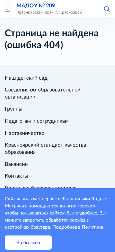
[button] (106, 8)
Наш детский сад (26, 78)
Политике (92, 227)
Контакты (16, 176)
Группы (13, 109)
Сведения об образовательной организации (42, 93)
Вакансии (16, 164)
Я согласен (28, 242)
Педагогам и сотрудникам (37, 121)
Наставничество (25, 133)
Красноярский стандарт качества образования (45, 149)
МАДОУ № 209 (36, 5)
